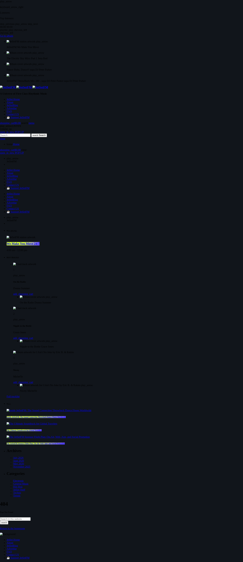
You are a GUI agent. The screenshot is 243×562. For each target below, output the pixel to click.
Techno (17, 492)
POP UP (12, 132)
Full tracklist (13, 396)
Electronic (18, 480)
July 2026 (18, 457)
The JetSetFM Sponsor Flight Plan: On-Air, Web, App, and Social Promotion (36, 444)
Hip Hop (17, 486)
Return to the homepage (12, 528)
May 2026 (18, 463)
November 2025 (21, 466)
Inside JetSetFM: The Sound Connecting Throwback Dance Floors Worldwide (36, 417)
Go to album (6, 35)
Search (39, 135)
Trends (16, 495)
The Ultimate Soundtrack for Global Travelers (24, 430)
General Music (21, 483)
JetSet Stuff (19, 489)
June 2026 (18, 460)
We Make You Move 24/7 (23, 243)
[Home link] (24, 87)
